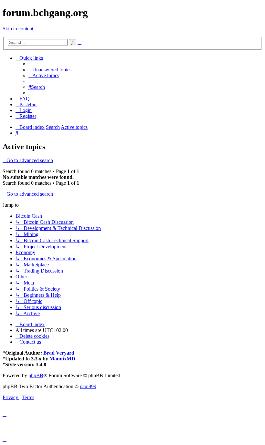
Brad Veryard (58, 353)
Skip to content (18, 28)
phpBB (35, 375)
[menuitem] (49, 69)
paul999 (88, 386)
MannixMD (62, 358)
